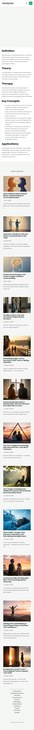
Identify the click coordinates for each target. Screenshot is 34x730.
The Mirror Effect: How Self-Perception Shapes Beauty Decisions (14, 317)
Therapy (17, 708)
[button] (26, 3)
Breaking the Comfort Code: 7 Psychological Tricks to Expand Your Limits (15, 671)
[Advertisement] (17, 25)
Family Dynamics (17, 704)
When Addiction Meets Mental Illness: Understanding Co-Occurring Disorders (15, 195)
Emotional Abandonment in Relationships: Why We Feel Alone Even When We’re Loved (16, 404)
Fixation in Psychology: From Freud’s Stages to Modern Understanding (14, 276)
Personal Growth (17, 697)
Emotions (17, 699)
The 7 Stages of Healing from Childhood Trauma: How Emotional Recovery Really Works (16, 491)
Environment (17, 710)
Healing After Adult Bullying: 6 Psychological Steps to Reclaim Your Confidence (15, 625)
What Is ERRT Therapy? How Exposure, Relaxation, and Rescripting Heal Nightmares (14, 534)
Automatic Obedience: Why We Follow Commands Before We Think (15, 236)
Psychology (17, 706)
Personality (17, 695)
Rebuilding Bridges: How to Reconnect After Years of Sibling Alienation (16, 360)
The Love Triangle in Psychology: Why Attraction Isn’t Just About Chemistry (16, 447)
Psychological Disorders (17, 693)
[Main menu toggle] (30, 3)
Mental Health (17, 691)
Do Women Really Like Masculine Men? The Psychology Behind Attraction (16, 580)
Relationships (17, 702)
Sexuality (17, 712)
